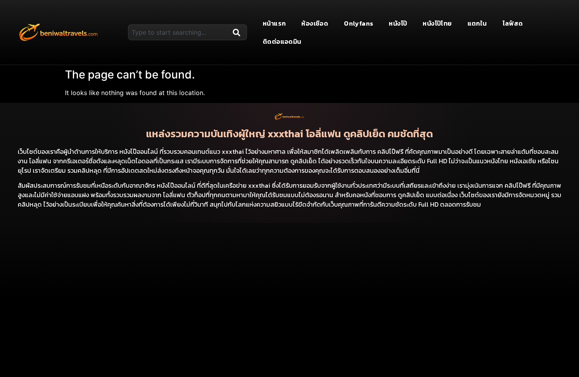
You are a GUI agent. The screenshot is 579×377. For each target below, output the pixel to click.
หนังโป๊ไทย (437, 23)
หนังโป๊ (398, 23)
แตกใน (477, 23)
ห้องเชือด (314, 23)
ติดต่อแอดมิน (282, 41)
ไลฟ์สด (513, 23)
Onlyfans (358, 23)
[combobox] (179, 32)
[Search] (238, 32)
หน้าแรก (274, 23)
